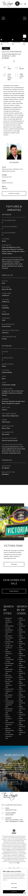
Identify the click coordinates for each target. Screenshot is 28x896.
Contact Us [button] (14, 782)
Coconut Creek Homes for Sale (9, 659)
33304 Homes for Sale (22, 626)
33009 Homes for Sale (22, 720)
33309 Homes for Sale (22, 667)
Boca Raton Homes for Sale (8, 697)
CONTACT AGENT (14, 193)
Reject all (14, 883)
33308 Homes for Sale (22, 661)
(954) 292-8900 (9, 814)
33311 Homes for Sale (22, 637)
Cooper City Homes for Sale (9, 647)
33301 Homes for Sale (22, 620)
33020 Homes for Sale (22, 685)
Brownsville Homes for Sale (9, 710)
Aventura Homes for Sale (8, 653)
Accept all (14, 891)
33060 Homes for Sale (22, 697)
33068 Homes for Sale (22, 708)
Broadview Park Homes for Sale (9, 637)
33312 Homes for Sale (22, 649)
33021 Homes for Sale (22, 691)
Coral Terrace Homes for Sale (9, 724)
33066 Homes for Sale (22, 732)
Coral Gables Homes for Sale (9, 736)
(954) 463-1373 (7, 177)
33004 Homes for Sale (22, 655)
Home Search (14, 591)
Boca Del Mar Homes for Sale (9, 677)
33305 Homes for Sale (22, 632)
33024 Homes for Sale (22, 726)
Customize (14, 887)
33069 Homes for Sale (22, 703)
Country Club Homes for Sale (9, 691)
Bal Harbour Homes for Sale (9, 671)
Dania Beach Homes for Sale (9, 632)
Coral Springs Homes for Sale (9, 665)
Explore (14, 564)
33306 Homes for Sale (22, 643)
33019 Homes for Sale (22, 679)
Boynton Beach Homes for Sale (9, 730)
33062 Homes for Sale (22, 714)
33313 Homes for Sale (22, 673)
